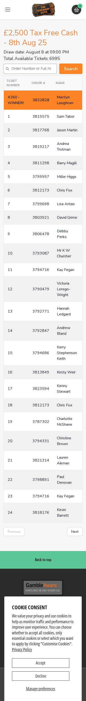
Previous (14, 531)
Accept (40, 663)
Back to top (43, 559)
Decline (40, 676)
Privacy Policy (22, 649)
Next (74, 531)
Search (71, 69)
